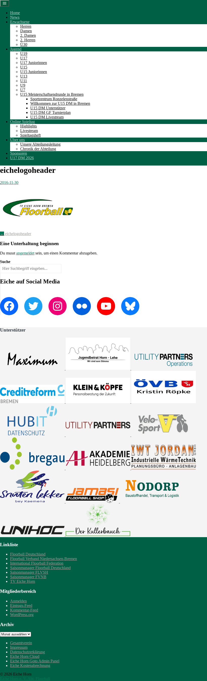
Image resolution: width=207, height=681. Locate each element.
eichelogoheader (15, 234)
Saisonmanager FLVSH (29, 572)
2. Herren (27, 40)
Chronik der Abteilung (38, 149)
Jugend (15, 49)
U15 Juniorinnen (33, 72)
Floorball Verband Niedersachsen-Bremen (43, 559)
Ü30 (23, 44)
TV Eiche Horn (22, 581)
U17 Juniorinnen (33, 62)
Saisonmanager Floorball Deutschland (40, 568)
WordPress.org (22, 614)
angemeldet (25, 253)
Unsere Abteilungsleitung (40, 144)
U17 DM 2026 (22, 158)
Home (15, 13)
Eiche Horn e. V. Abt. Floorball (25, 678)
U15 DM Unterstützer (47, 108)
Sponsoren (18, 153)
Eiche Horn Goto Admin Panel (34, 661)
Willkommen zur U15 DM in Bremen (60, 103)
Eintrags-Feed (21, 605)
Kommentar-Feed (24, 610)
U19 (23, 53)
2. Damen (28, 35)
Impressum (19, 647)
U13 (23, 76)
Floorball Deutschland (27, 554)
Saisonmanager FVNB (28, 577)
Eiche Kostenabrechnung (30, 665)
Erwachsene (20, 22)
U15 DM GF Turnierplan (50, 112)
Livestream (29, 130)
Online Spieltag (22, 121)
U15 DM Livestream (47, 117)
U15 (23, 67)
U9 (22, 85)
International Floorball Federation (36, 563)
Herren (25, 26)
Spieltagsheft (30, 135)
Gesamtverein (21, 643)
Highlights (28, 126)
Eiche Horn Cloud (24, 656)
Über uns (17, 140)
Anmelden (18, 601)
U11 (23, 81)
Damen (26, 31)
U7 (22, 90)
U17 (23, 58)
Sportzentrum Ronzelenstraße (53, 99)
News (14, 17)
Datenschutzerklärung (27, 652)
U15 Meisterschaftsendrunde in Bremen (52, 94)
